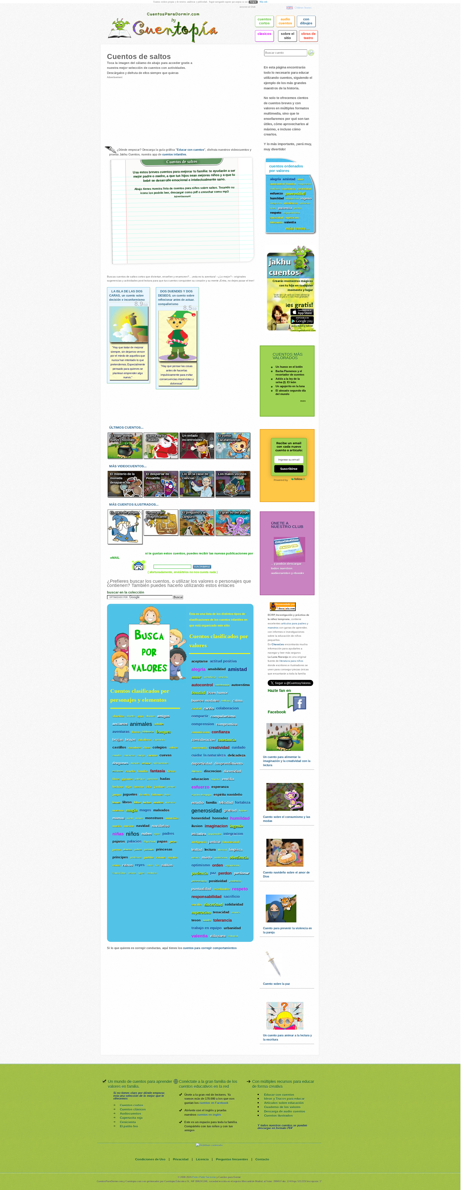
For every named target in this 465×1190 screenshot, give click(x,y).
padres (168, 834)
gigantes (127, 779)
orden (217, 865)
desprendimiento (229, 763)
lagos (167, 794)
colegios (160, 747)
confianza (221, 732)
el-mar (146, 763)
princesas (164, 849)
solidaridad (234, 904)
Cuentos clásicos (133, 1109)
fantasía (157, 771)
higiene (243, 810)
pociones (149, 849)
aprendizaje (209, 677)
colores (173, 747)
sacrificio (232, 897)
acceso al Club (248, 7)
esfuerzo (200, 786)
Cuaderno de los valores (282, 1107)
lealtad (196, 849)
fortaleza (242, 802)
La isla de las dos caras (127, 295)
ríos (157, 865)
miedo (207, 857)
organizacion (232, 865)
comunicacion (200, 732)
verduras (152, 873)
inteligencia (199, 842)
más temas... (297, 228)
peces (173, 841)
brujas (117, 739)
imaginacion (216, 826)
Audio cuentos (285, 21)
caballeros (144, 739)
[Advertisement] (143, 109)
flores (116, 779)
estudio (197, 802)
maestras (170, 802)
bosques (163, 731)
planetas (127, 849)
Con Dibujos (306, 21)
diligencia (196, 771)
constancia (226, 739)
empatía (215, 779)
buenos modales (205, 700)
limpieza (235, 849)
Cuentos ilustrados (278, 1115)
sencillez (196, 904)
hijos (129, 786)
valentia (199, 936)
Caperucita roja (131, 1118)
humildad (240, 818)
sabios (167, 865)
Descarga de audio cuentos (284, 1111)
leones (116, 802)
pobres (138, 849)
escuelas (130, 771)
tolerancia (222, 920)
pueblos (149, 857)
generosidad (206, 810)
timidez (207, 920)
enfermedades (160, 763)
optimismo (200, 865)
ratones (161, 857)
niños (132, 833)
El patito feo (129, 1126)
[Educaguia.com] (282, 610)
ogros (157, 833)
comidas (117, 755)
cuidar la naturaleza (208, 755)
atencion (223, 677)
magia (131, 810)
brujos (130, 739)
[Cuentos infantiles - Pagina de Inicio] (158, 21)
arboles (159, 724)
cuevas (165, 755)
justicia (214, 842)
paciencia (199, 873)
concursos (129, 755)
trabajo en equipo (206, 928)
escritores (117, 771)
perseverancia (199, 881)
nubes (146, 833)
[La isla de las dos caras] (129, 343)
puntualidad (201, 889)
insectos (139, 786)
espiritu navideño (228, 794)
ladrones (157, 794)
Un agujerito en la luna (290, 386)
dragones (120, 763)
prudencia (234, 881)
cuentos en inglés (209, 1114)
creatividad (219, 748)
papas (162, 841)
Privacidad (181, 1159)
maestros (118, 810)
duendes (135, 763)
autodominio (222, 685)
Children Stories (303, 7)
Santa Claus (119, 873)
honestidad (200, 818)
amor (196, 677)
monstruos (154, 818)
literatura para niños (291, 661)
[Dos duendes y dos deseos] (177, 348)
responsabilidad (206, 897)
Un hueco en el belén (289, 366)
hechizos (117, 786)
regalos (172, 857)
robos (150, 865)
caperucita (159, 739)
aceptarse (199, 661)
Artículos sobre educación (284, 1103)
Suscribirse (289, 468)
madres (158, 802)
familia (211, 802)
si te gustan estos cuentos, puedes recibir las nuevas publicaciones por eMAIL (181, 555)
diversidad (232, 771)
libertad (222, 849)
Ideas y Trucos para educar (284, 1098)
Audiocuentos (130, 1113)
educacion (200, 779)
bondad (198, 692)
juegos (116, 794)
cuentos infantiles (174, 154)
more (303, 401)
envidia (228, 779)
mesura (195, 857)
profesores (136, 857)
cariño (209, 708)
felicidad (226, 802)
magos (145, 810)
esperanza (220, 787)
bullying (225, 700)
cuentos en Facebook (213, 1103)
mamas (118, 818)
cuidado (239, 748)
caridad (196, 708)
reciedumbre (221, 889)
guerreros (152, 778)
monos (139, 818)
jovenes (171, 786)
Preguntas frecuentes (232, 1159)
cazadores (134, 747)
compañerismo (223, 716)
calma (237, 700)
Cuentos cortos (131, 1105)
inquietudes (214, 834)
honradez (220, 818)
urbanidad (232, 928)
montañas (171, 818)
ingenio (236, 826)
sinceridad (213, 904)
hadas (165, 779)
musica (117, 826)
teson (196, 920)
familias (143, 771)
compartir (200, 716)
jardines (159, 786)
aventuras (121, 732)
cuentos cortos (264, 21)
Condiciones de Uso (150, 1159)
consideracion (203, 740)
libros (127, 802)
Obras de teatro (308, 36)
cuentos (152, 755)
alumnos (150, 716)
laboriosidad (231, 842)
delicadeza (236, 755)
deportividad (201, 763)
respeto (240, 889)
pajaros (118, 841)
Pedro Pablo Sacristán (204, 1177)
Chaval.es (278, 644)
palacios (134, 841)
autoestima (240, 685)
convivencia (199, 747)
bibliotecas (148, 731)
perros (116, 849)
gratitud (230, 810)
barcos (136, 731)
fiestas (171, 771)
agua (140, 716)
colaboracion (227, 708)
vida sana (218, 936)
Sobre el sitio (287, 36)
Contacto (262, 1159)
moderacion (220, 857)
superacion (201, 912)
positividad (218, 881)
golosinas (140, 778)
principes (120, 857)
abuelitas (118, 716)
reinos (127, 865)
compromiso (226, 724)
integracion (233, 834)
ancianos (120, 724)
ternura (235, 912)
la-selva (144, 794)
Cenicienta (128, 1122)
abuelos (130, 716)
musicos (129, 826)
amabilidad (217, 669)
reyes (140, 865)
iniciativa (198, 834)
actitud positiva (223, 661)
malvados (161, 810)
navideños (160, 826)
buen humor (217, 692)
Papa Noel (149, 841)
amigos (163, 716)
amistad (237, 669)
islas (149, 786)
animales (141, 724)
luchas (147, 802)
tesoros (132, 873)
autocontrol (202, 685)
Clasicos (264, 33)
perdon (225, 873)
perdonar (241, 873)
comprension (202, 724)
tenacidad (221, 912)
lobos (137, 802)
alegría (198, 669)
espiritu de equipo (201, 794)
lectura (210, 849)
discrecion (212, 771)
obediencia (239, 857)
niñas (118, 833)
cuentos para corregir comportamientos (209, 948)
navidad (142, 826)
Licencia (202, 1159)
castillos (119, 747)
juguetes (130, 794)
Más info (263, 2)
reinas (116, 865)
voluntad (233, 936)
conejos (141, 755)
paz (213, 873)
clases (146, 747)
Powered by (281, 479)
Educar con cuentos (190, 149)
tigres (141, 873)
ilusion (197, 826)
